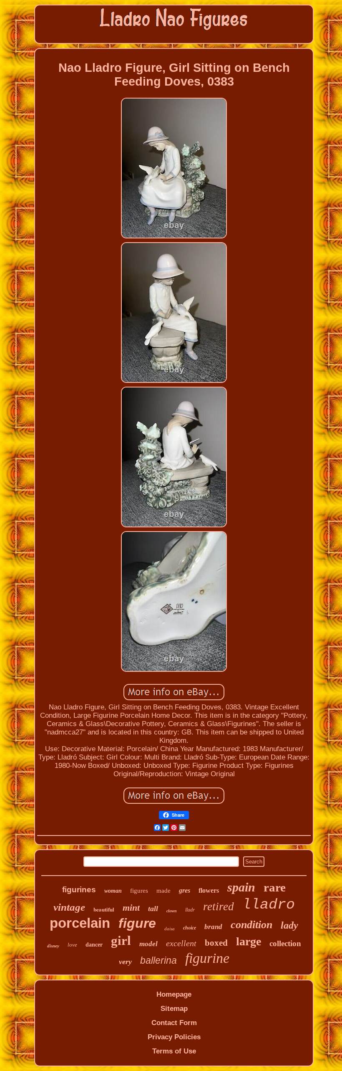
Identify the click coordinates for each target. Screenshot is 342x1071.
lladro (268, 904)
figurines (79, 889)
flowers (209, 890)
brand (213, 927)
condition (251, 925)
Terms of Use (174, 1051)
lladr (190, 910)
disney (53, 945)
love (72, 945)
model (148, 944)
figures (139, 890)
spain (241, 887)
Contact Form (174, 1023)
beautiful (103, 909)
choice (189, 928)
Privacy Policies (174, 1037)
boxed (216, 943)
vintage (69, 907)
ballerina (158, 960)
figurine (207, 958)
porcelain (80, 923)
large (248, 941)
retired (218, 906)
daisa (169, 928)
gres (184, 890)
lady (289, 925)
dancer (94, 945)
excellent (181, 943)
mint (131, 907)
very (125, 961)
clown (171, 911)
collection (285, 943)
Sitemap (174, 1009)
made (163, 890)
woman (113, 891)
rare (275, 887)
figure (137, 923)
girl (121, 940)
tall (153, 908)
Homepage (173, 994)
